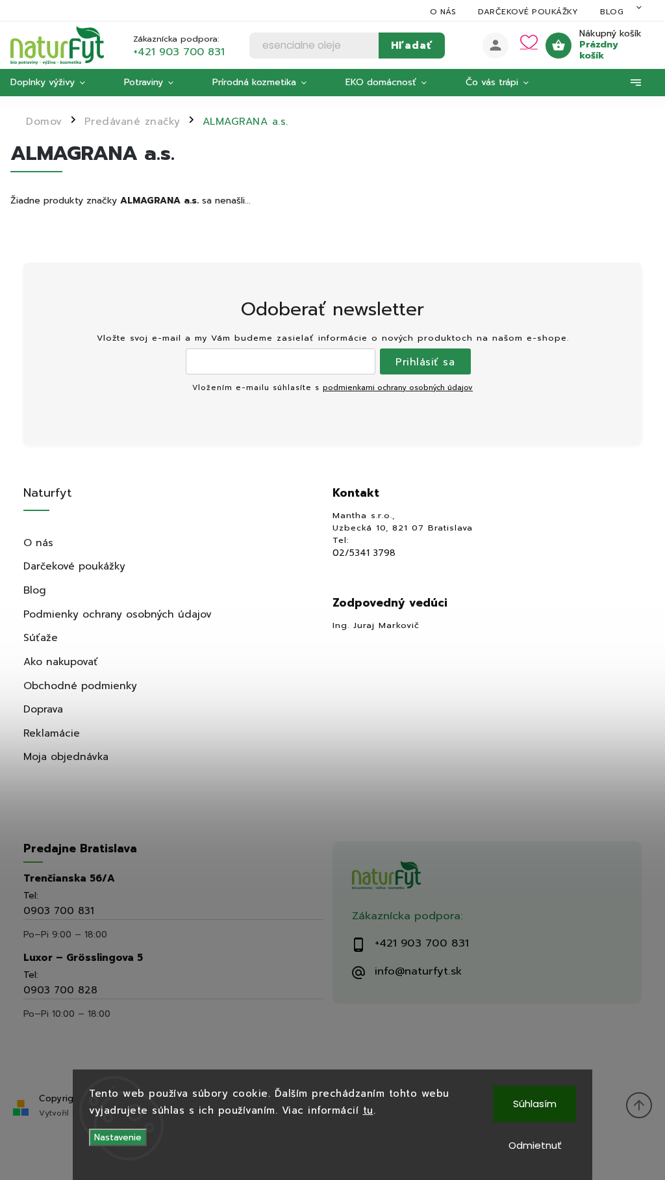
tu (368, 1110)
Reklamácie (51, 733)
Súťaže (40, 637)
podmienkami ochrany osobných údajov (398, 387)
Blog (611, 12)
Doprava (43, 708)
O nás (443, 12)
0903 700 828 (60, 989)
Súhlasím (535, 1103)
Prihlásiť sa (425, 361)
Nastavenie (118, 1137)
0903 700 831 (58, 910)
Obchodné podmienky (80, 685)
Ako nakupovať (60, 661)
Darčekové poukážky (528, 12)
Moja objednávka (65, 756)
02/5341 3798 (363, 553)
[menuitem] (57, 82)
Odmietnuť (535, 1145)
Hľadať (412, 45)
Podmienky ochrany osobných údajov (117, 614)
